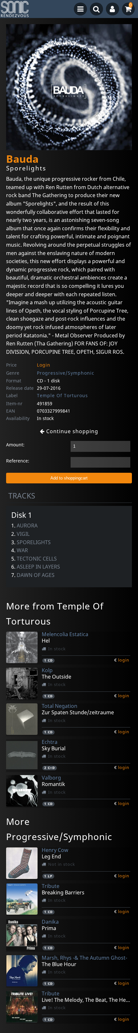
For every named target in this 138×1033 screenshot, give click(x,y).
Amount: (15, 445)
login (123, 660)
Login (43, 365)
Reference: (17, 461)
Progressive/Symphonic (65, 373)
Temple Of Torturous (62, 395)
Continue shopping (71, 431)
